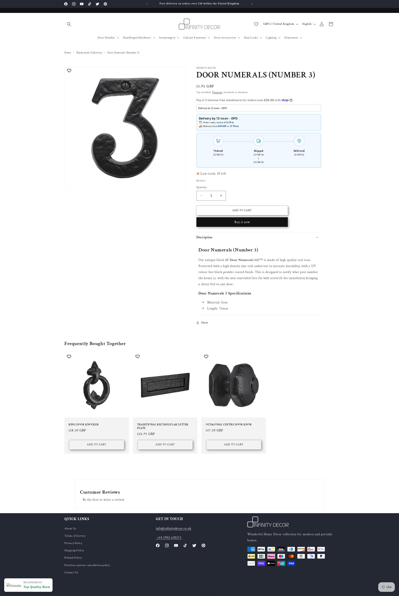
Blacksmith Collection (89, 53)
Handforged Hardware (137, 38)
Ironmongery (167, 38)
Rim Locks (251, 38)
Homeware (291, 38)
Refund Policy (73, 558)
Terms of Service (75, 536)
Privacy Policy (73, 543)
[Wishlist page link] (256, 24)
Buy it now (242, 222)
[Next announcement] (252, 4)
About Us (70, 528)
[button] (69, 24)
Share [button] (204, 322)
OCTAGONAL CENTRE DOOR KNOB (228, 424)
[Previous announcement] (146, 4)
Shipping (217, 92)
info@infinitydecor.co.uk (173, 528)
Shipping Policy (74, 550)
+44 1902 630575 (169, 537)
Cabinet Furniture (194, 38)
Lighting (271, 38)
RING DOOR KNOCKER (84, 424)
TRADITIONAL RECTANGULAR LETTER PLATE (162, 426)
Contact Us (71, 572)
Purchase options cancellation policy (87, 565)
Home (67, 53)
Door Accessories (225, 38)
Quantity (201, 187)
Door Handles (106, 38)
